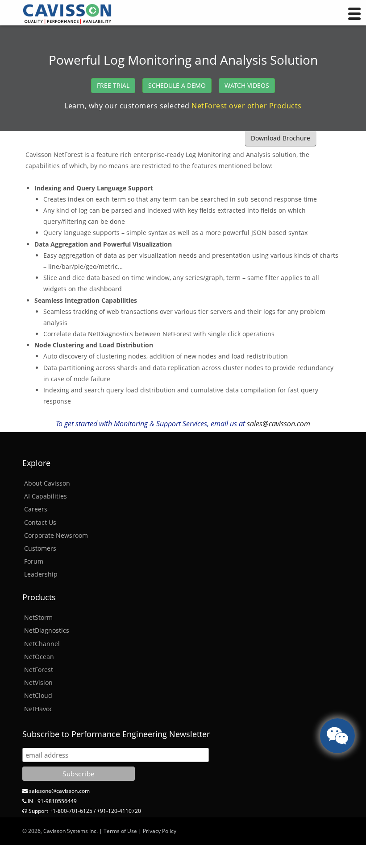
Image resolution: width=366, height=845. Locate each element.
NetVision (38, 682)
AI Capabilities (45, 496)
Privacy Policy (159, 831)
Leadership (41, 574)
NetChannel (42, 643)
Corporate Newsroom (56, 535)
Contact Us (40, 522)
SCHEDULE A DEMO (177, 85)
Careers (35, 509)
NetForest (38, 669)
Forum (33, 561)
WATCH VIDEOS (247, 85)
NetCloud (38, 695)
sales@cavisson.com (278, 424)
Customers (40, 548)
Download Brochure (280, 138)
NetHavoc (38, 709)
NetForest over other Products (246, 106)
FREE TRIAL (113, 85)
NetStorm (38, 617)
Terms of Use (120, 831)
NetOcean (39, 656)
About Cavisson (47, 483)
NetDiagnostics (46, 630)
